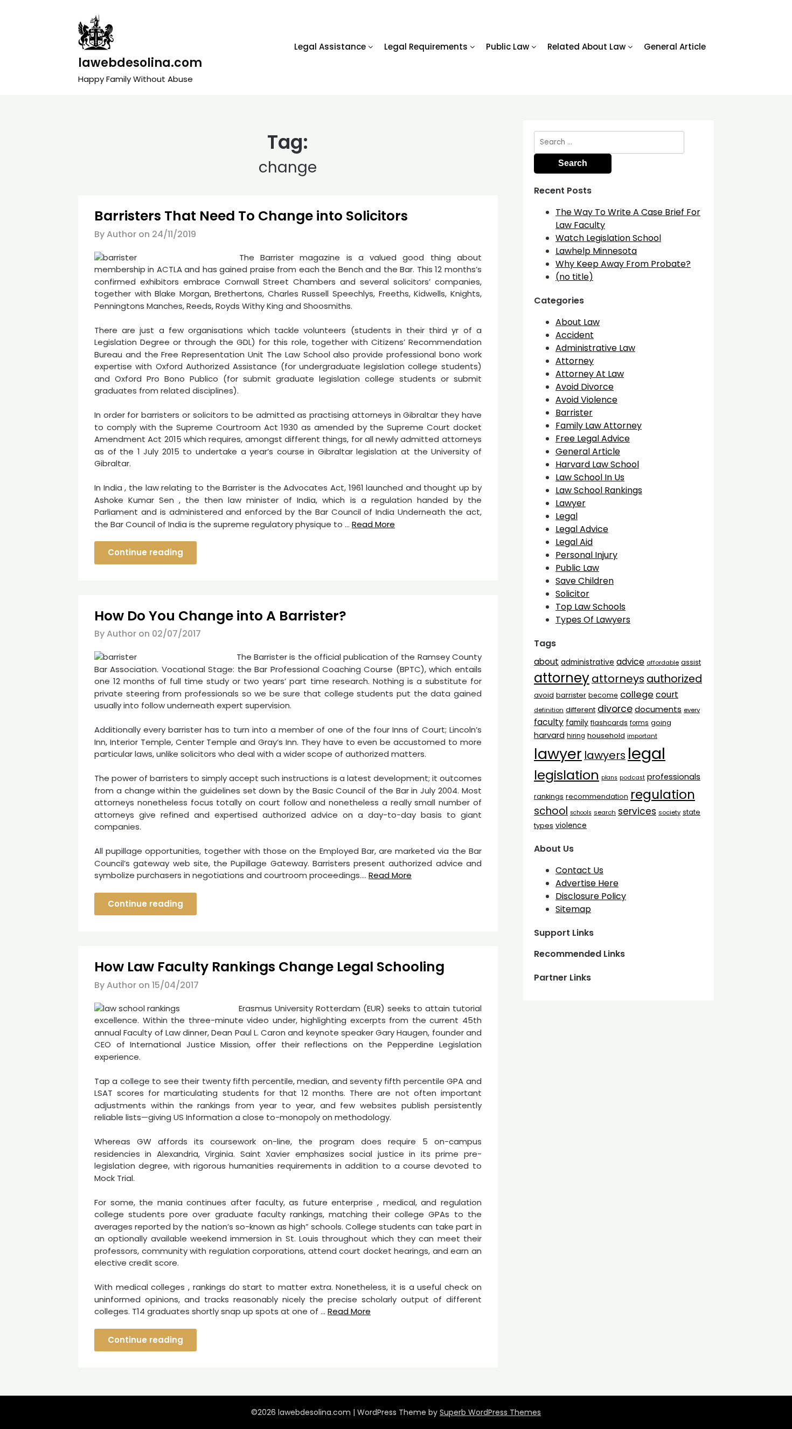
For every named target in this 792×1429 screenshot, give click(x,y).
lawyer (558, 754)
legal (646, 753)
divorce (615, 708)
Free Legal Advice (592, 438)
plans (609, 778)
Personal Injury (586, 555)
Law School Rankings (598, 490)
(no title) (574, 277)
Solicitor (572, 594)
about (546, 661)
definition (549, 710)
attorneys (618, 678)
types (543, 825)
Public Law (507, 46)
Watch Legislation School (608, 238)
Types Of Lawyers (592, 619)
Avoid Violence (586, 400)
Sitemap (573, 909)
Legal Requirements (426, 46)
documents (658, 709)
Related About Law (586, 46)
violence (571, 825)
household (606, 735)
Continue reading (145, 552)
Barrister (574, 412)
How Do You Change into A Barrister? (220, 615)
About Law (577, 322)
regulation (662, 794)
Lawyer (570, 503)
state (691, 812)
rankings (549, 796)
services (637, 811)
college (637, 694)
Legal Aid (574, 542)
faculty (549, 722)
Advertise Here (587, 883)
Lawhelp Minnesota (596, 251)
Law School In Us (589, 477)
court (667, 694)
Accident (574, 335)
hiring (576, 735)
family (577, 722)
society (669, 812)
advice (630, 661)
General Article (675, 46)
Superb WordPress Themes (490, 1412)
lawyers (605, 755)
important (642, 735)
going (661, 722)
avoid (544, 695)
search (605, 812)
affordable (663, 662)
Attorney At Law (589, 374)
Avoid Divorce (584, 387)
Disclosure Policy (590, 896)
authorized (674, 679)
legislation (566, 775)
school (551, 811)
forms (639, 723)
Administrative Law (595, 348)
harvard (549, 735)
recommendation (597, 796)
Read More (373, 524)
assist (691, 662)
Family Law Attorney (598, 425)
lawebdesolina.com (140, 62)
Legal (566, 516)
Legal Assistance (330, 46)
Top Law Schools (590, 606)
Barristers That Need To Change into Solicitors (251, 215)
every (692, 710)
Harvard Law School (597, 464)
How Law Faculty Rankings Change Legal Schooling (269, 966)
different (580, 710)
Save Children (584, 581)
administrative (587, 662)
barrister (571, 695)
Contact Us (579, 870)
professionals (673, 776)
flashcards (609, 722)
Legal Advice (581, 529)
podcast (632, 778)
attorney (561, 677)
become (603, 695)
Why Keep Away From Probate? (623, 264)
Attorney (574, 361)
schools (581, 813)
